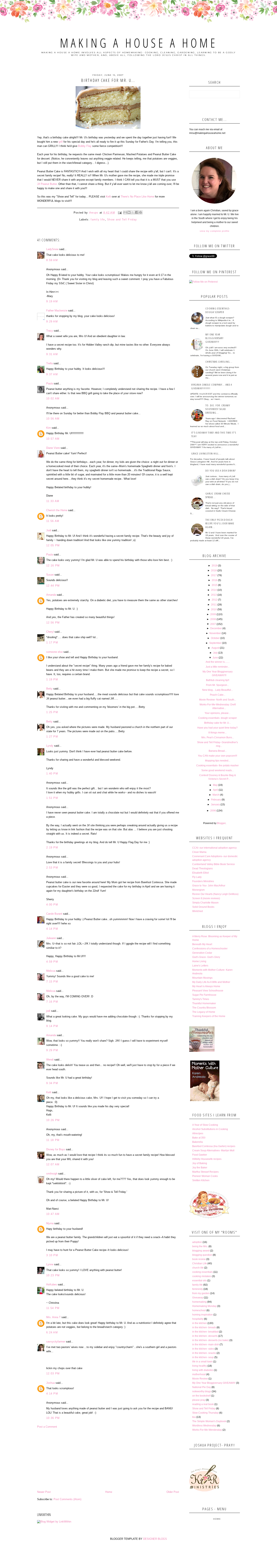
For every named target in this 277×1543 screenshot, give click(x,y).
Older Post (172, 1491)
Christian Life (199, 1263)
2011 (214, 604)
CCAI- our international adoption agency (214, 847)
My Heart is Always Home (206, 986)
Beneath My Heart (202, 944)
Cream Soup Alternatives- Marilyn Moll (213, 1150)
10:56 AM (52, 418)
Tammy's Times (200, 999)
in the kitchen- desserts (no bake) (210, 1340)
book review (199, 1259)
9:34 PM (52, 1083)
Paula (49, 383)
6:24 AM (52, 1332)
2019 (214, 565)
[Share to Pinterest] (140, 212)
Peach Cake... (217, 694)
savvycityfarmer (55, 1341)
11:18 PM (52, 1140)
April (215, 789)
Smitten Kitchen (200, 1180)
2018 (214, 570)
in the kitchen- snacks (204, 1353)
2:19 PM (52, 847)
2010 (214, 609)
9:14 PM (52, 1026)
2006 (213, 810)
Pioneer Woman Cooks (205, 1176)
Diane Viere (53, 447)
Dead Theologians (202, 868)
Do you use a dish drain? (220, 470)
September (215, 643)
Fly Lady (197, 877)
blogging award (200, 1250)
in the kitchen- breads (204, 1327)
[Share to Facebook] (137, 212)
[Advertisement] (108, 1459)
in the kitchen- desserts (205, 1336)
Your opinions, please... (217, 713)
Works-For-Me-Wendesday (207, 1429)
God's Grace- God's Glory (206, 957)
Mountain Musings (202, 977)
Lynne (49, 1264)
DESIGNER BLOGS (155, 1538)
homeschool (199, 1310)
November (215, 633)
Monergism (198, 889)
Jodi (48, 530)
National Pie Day (201, 1387)
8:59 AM (52, 260)
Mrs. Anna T (53, 1317)
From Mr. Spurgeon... (217, 685)
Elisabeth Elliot (200, 872)
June (215, 657)
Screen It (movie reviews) (206, 898)
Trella (49, 363)
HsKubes (51, 1284)
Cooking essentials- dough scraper (217, 310)
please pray (198, 1400)
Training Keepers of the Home (208, 1016)
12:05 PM (53, 545)
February (216, 799)
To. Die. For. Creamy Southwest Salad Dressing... (217, 408)
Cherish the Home (56, 510)
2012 (214, 599)
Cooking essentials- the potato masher (217, 765)
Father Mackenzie (56, 310)
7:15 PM (52, 981)
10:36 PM (53, 1417)
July (215, 652)
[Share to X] (133, 212)
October (215, 638)
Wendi (50, 1059)
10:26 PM (53, 1120)
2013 (214, 594)
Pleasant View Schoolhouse (207, 990)
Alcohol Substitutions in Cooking (210, 1129)
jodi (48, 1010)
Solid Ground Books (203, 906)
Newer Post (44, 1491)
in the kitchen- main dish (205, 1344)
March (216, 794)
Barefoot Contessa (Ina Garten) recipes (213, 1146)
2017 (214, 575)
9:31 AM (52, 354)
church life (198, 1267)
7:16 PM (52, 1001)
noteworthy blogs (201, 1391)
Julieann (51, 938)
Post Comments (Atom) (67, 1499)
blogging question (202, 1254)
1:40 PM (52, 773)
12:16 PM (53, 565)
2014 (214, 590)
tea (194, 1417)
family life (98, 219)
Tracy (49, 330)
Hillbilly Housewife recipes (206, 1159)
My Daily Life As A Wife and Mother (211, 982)
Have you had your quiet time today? (217, 727)
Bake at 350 (198, 1137)
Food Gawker (199, 1154)
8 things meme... (217, 732)
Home (108, 1491)
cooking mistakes (201, 1276)
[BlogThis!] (129, 212)
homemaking (199, 1301)
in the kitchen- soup (203, 1357)
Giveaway (197, 1297)
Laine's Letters (200, 965)
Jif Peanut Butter (47, 183)
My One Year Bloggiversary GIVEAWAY (213, 1382)
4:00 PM (52, 904)
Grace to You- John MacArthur (208, 885)
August (215, 647)
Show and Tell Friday (122, 219)
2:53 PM (52, 867)
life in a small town (202, 1361)
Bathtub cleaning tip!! (217, 680)
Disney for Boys (55, 1149)
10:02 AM (52, 398)
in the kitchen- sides (203, 1348)
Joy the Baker (199, 1167)
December (216, 628)
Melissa (50, 970)
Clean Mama (199, 852)
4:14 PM (52, 928)
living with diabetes (202, 1370)
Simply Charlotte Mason (205, 902)
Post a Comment (47, 1426)
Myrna (50, 1223)
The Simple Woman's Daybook (209, 1421)
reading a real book (203, 1404)
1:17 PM (52, 642)
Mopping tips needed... (217, 760)
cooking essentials (202, 1272)
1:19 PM (52, 679)
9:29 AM (52, 321)
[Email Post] (119, 212)
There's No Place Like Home (138, 196)
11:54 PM (52, 1308)
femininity (197, 1289)
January (215, 804)
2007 (213, 624)
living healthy (199, 1365)
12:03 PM (53, 1373)
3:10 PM (52, 1255)
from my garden (200, 1293)
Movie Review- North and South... (217, 699)
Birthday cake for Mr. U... (217, 722)
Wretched (197, 911)
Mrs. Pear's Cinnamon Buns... (217, 737)
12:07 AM (52, 1164)
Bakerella (197, 1142)
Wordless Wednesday (204, 1425)
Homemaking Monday (204, 1306)
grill (61, 141)
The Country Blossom (204, 1007)
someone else (54, 651)
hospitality (197, 1318)
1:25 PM (52, 712)
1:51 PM (52, 797)
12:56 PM (53, 622)
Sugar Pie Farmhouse (204, 994)
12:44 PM (53, 585)
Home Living (199, 961)
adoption (197, 1242)
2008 (213, 619)
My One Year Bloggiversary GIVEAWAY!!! (214, 338)
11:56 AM (52, 521)
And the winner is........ (218, 661)
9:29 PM (52, 1050)
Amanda (51, 594)
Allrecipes (197, 1133)
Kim (48, 427)
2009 (213, 614)
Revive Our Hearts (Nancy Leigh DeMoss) (215, 894)
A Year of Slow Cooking (205, 1124)
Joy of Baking (199, 1163)
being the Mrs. (200, 1246)
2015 (214, 585)
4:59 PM (52, 961)
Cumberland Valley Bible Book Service (213, 864)
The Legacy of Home (203, 1012)
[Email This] (125, 212)
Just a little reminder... (217, 666)
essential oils (199, 1280)
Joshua (50, 1382)
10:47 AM (52, 1214)
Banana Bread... (218, 750)
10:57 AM (52, 438)
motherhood (199, 1374)
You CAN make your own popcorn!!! (217, 755)
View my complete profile (214, 231)
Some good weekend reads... (217, 770)
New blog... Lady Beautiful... (217, 690)
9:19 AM (52, 301)
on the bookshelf (201, 1395)
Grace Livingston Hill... (206, 453)
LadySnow (52, 249)
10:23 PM (53, 1275)
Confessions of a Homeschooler (210, 948)
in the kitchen (199, 1323)
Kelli (108, 196)
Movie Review (200, 1378)
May (215, 785)
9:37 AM (52, 374)
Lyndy (49, 745)
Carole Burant (54, 913)
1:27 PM (52, 736)
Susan (50, 574)
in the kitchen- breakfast (205, 1331)
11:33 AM (52, 501)
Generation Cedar (202, 952)
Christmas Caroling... (218, 361)
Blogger (221, 823)
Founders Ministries (203, 881)
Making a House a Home (138, 43)
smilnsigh (51, 1173)
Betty (49, 688)
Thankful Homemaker (204, 1003)
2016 (214, 580)
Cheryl (50, 631)
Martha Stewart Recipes (205, 1171)
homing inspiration (202, 1314)
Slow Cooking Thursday (205, 1412)
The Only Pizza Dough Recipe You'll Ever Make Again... (219, 523)
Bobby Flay (84, 145)
